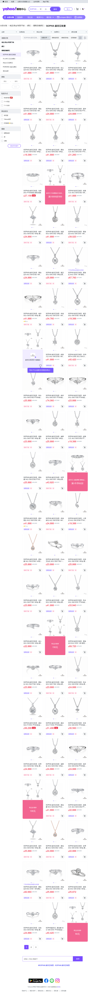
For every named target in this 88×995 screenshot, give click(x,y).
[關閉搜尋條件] (40, 9)
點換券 (20, 17)
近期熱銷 (74, 38)
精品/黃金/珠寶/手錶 (8, 42)
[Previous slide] (24, 52)
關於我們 (32, 991)
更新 (58, 987)
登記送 (30, 17)
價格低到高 (55, 38)
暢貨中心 (40, 17)
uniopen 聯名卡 (66, 17)
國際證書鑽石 (6, 50)
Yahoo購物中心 (14, 9)
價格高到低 (64, 38)
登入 (68, 9)
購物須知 (40, 991)
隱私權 (56, 991)
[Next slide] (41, 52)
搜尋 (77, 959)
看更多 (49, 17)
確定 (15, 87)
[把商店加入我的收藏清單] (40, 365)
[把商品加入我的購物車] (40, 78)
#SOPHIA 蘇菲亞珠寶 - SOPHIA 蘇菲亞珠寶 (54, 965)
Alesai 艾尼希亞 (8, 63)
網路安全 (49, 991)
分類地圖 (63, 991)
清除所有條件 (14, 146)
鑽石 (3, 46)
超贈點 (79, 17)
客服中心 (24, 991)
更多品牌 (5, 71)
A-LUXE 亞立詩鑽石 (9, 59)
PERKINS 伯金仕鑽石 (10, 67)
